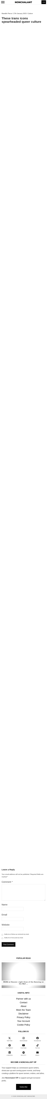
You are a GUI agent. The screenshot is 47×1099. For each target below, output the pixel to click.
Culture (30, 13)
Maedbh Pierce (7, 13)
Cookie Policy (23, 1025)
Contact (23, 1002)
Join (43, 2)
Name (4, 904)
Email (4, 914)
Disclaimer (23, 1013)
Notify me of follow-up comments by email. (16, 934)
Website (6, 925)
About (23, 1006)
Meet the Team (23, 1010)
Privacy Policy (23, 1017)
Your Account (23, 1021)
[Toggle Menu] (3, 2)
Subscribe (23, 1087)
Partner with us (23, 999)
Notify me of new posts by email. (13, 938)
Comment (7, 882)
